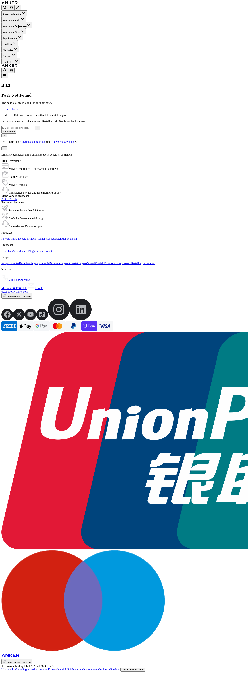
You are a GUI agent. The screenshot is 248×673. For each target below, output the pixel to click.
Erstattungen (41, 669)
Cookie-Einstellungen (133, 669)
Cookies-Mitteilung (109, 669)
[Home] (36, 3)
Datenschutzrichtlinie (60, 669)
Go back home (9, 109)
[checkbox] (4, 135)
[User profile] (18, 7)
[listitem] (7, 319)
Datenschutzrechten (62, 141)
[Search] (4, 7)
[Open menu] (4, 75)
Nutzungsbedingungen (33, 141)
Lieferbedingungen (23, 669)
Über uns (6, 669)
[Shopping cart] (11, 7)
